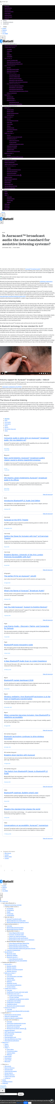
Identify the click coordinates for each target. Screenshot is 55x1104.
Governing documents (9, 11)
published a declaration (46, 281)
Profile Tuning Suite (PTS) (14, 140)
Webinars (9, 126)
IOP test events (8, 182)
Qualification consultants (12, 147)
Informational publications (12, 129)
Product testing (10, 131)
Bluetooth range (10, 96)
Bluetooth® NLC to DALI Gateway (15, 87)
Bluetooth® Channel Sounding (13, 69)
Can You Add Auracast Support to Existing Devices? (25, 607)
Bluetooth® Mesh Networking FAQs (16, 89)
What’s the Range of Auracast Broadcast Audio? (24, 591)
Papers (6, 191)
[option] (28, 28)
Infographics (7, 206)
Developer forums (10, 127)
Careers (7, 855)
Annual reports (8, 13)
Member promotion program (12, 113)
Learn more (20, 1102)
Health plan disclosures (18, 870)
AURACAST (6, 24)
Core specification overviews (12, 120)
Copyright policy (36, 870)
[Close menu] (0, 899)
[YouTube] (3, 876)
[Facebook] (5, 876)
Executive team (8, 9)
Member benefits (10, 109)
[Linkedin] (1, 876)
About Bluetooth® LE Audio (14, 74)
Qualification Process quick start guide (14, 137)
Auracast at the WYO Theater (16, 520)
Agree (25, 1102)
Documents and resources (12, 171)
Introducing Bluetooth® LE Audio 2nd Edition (22, 501)
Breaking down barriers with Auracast (19, 755)
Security (2, 870)
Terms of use (28, 870)
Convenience (9, 51)
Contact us (7, 18)
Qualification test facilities (12, 146)
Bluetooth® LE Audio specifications (16, 80)
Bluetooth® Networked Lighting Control (15, 63)
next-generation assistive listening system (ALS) (13, 296)
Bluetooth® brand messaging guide (18, 645)
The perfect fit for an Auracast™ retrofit (20, 576)
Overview (9, 67)
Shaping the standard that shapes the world (22, 809)
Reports (6, 193)
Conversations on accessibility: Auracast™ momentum (26, 825)
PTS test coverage (12, 142)
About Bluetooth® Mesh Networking (16, 85)
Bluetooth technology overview (11, 45)
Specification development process (14, 169)
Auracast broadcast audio (12, 60)
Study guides (9, 122)
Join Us (3, 212)
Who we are (7, 6)
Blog (3, 232)
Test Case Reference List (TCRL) (11, 186)
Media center (8, 856)
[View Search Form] (2, 38)
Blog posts (7, 209)
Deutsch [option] (4, 30)
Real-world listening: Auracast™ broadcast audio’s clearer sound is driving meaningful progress (24, 459)
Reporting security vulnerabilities (15, 104)
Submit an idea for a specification (11, 164)
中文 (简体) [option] (5, 33)
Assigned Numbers (8, 177)
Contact (7, 858)
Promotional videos (11, 198)
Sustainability (9, 56)
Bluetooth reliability (11, 98)
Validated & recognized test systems (16, 144)
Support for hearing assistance (15, 78)
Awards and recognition (11, 173)
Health (8, 53)
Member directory (8, 15)
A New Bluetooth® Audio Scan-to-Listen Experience (25, 661)
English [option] (4, 28)
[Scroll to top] (1, 1086)
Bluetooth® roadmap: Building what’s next (21, 793)
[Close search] (2, 1091)
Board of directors (8, 8)
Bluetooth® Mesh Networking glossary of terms (18, 91)
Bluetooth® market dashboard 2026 (18, 680)
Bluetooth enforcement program (13, 151)
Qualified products (8, 22)
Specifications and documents (10, 160)
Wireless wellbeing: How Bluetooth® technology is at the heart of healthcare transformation (27, 698)
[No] (30, 1103)
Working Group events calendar (13, 175)
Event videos (9, 197)
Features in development (12, 93)
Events (5, 20)
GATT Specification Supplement (11, 179)
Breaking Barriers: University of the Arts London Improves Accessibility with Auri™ (23, 556)
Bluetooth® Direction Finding (12, 71)
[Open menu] (1, 222)
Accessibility (9, 49)
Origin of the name (8, 17)
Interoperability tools (9, 184)
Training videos (10, 124)
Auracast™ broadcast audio (32, 269)
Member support (10, 111)
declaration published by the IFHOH (12, 387)
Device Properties (8, 180)
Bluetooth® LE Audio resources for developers (18, 82)
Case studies (7, 207)
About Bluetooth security (14, 102)
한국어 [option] (4, 32)
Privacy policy (8, 870)
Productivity (9, 54)
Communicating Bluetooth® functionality (15, 157)
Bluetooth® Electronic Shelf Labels (14, 62)
